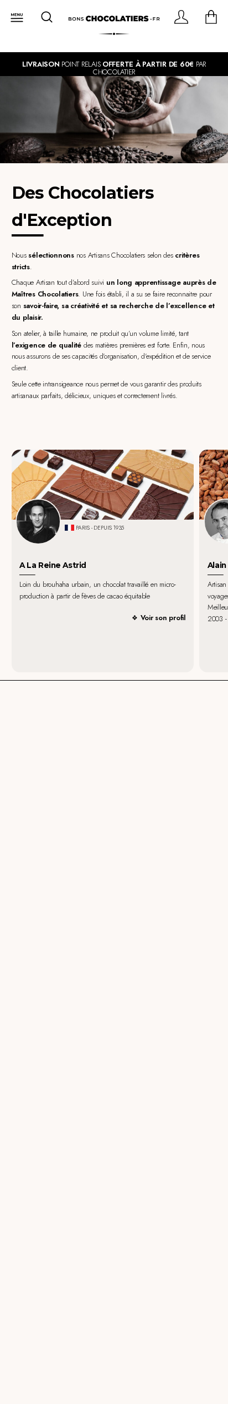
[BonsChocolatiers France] (114, 19)
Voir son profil (163, 617)
